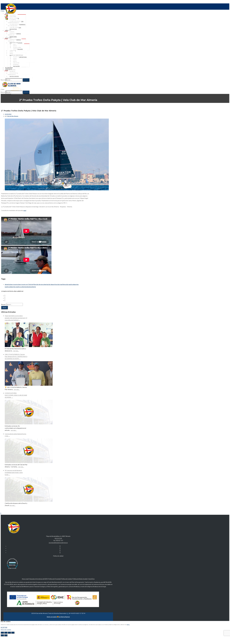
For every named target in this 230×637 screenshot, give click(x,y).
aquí (25, 210)
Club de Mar (32, 284)
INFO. (128, 624)
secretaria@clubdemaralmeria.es (58, 542)
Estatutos (13, 29)
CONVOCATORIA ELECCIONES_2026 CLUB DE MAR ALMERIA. (16, 395)
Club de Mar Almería (12, 116)
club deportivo (52, 284)
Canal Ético (91, 579)
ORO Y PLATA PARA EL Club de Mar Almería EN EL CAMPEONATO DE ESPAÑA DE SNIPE (16, 356)
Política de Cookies (66, 579)
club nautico (69, 284)
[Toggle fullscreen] (9, 633)
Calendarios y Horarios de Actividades (16, 25)
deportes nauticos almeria (18, 287)
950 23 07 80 (58, 538)
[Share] (5, 633)
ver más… (16, 351)
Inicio (60, 104)
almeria (7, 284)
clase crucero (13, 284)
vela (27, 287)
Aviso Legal (25, 579)
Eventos (60, 109)
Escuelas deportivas (16, 55)
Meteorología (18, 49)
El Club (7, 13)
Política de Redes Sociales (80, 579)
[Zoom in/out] (12, 633)
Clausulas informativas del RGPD (38, 579)
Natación (16, 66)
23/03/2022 (8, 114)
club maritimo (61, 284)
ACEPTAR (4, 627)
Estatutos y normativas (13, 74)
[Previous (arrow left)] (2, 635)
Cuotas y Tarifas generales (14, 34)
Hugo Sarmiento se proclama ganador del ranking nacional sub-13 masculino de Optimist (16, 318)
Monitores (13, 36)
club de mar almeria (42, 284)
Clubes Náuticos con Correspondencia (15, 22)
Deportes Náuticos (16, 43)
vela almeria (32, 287)
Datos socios (14, 76)
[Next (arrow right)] (5, 635)
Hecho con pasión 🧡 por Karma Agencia (58, 617)
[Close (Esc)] (2, 633)
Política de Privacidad (55, 579)
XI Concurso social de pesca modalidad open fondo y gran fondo (14, 472)
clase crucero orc (23, 284)
